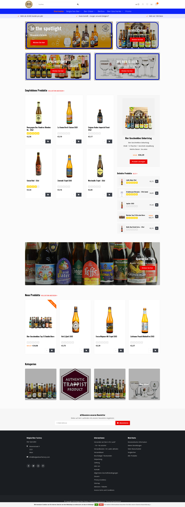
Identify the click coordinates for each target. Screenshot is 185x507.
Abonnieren (123, 423)
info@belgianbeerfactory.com (39, 457)
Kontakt (97, 469)
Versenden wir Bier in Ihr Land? (104, 442)
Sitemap (97, 483)
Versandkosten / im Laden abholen (106, 449)
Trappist (62, 370)
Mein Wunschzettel (134, 449)
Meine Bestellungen (135, 445)
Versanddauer (99, 452)
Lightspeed (101, 501)
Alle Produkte (132, 456)
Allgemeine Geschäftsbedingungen (106, 473)
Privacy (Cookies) (100, 480)
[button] (26, 35)
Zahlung (97, 463)
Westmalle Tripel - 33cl (96, 180)
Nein (101, 504)
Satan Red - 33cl (33, 180)
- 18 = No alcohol (100, 445)
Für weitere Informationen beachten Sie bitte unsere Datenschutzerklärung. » (127, 504)
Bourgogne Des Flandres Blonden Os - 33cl (39, 128)
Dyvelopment (116, 501)
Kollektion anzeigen (55, 91)
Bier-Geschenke (114, 11)
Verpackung (98, 459)
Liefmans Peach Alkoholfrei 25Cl (142, 336)
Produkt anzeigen (138, 162)
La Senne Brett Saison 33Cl (67, 127)
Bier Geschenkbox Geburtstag (138, 138)
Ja (96, 504)
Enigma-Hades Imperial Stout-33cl (99, 128)
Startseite (59, 11)
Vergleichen (132, 452)
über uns (97, 466)
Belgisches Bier (73, 11)
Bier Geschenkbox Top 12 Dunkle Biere (40, 336)
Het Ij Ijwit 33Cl (67, 336)
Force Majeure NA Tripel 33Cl (106, 336)
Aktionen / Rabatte (100, 487)
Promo (128, 11)
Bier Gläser (88, 11)
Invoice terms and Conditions (104, 490)
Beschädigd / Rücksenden (103, 456)
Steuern (96, 476)
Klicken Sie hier (39, 42)
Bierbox (101, 11)
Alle (135, 173)
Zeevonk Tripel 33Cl (64, 180)
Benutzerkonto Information (137, 442)
